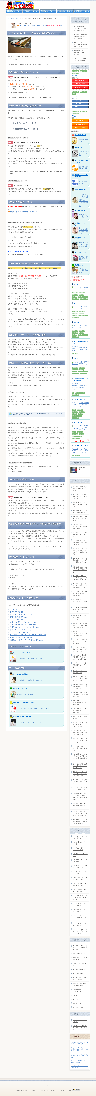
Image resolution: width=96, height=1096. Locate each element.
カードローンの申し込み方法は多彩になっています (80, 665)
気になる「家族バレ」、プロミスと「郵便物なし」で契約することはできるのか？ (79, 1049)
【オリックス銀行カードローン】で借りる (80, 849)
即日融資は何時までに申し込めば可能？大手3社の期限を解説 (80, 694)
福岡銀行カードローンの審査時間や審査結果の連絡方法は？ (80, 805)
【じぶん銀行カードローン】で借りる (80, 924)
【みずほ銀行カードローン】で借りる (80, 872)
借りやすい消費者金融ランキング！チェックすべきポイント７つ (80, 766)
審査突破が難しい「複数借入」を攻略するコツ (80, 511)
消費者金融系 (75, 292)
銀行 (73, 353)
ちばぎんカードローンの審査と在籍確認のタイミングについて (80, 504)
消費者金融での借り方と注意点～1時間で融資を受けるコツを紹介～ (80, 821)
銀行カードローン (78, 1003)
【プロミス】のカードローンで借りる (80, 861)
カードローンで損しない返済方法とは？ (80, 672)
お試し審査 (74, 296)
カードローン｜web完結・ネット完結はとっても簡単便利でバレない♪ (80, 585)
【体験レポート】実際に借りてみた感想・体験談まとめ (80, 1028)
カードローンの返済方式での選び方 (80, 717)
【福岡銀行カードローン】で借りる (79, 910)
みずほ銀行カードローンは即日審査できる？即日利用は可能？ (80, 542)
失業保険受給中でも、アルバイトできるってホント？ (80, 52)
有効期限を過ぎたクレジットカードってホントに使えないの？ (80, 28)
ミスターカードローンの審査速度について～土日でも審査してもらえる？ (80, 560)
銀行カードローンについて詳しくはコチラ (23, 212)
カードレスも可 (75, 336)
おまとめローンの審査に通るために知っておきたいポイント (80, 601)
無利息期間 (81, 294)
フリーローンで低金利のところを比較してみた (80, 788)
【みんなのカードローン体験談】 (80, 1021)
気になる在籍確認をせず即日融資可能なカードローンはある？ (80, 686)
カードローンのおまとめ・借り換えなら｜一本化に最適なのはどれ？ (80, 578)
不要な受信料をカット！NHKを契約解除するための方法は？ (80, 44)
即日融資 (75, 995)
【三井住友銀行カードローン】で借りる (80, 890)
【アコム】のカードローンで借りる (80, 843)
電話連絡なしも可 (84, 298)
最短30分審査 (75, 294)
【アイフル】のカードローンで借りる (80, 837)
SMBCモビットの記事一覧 (80, 964)
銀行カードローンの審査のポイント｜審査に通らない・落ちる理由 (80, 625)
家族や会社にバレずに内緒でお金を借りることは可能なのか (80, 702)
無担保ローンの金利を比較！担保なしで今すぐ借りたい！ (80, 617)
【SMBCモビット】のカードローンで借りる (80, 878)
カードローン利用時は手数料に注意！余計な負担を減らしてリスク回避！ (79, 1055)
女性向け (74, 409)
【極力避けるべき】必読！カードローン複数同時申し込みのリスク (80, 526)
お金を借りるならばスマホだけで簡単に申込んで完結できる (80, 710)
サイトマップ (48, 1085)
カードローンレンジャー (13, 18)
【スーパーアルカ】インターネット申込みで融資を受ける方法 (80, 931)
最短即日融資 (82, 292)
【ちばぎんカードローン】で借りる (79, 904)
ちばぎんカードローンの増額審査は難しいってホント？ (80, 534)
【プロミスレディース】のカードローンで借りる (80, 867)
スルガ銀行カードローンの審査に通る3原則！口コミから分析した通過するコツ (80, 757)
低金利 (76, 353)
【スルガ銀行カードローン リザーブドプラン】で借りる (80, 897)
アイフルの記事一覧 (79, 969)
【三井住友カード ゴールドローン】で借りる (80, 884)
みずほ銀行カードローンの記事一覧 (80, 958)
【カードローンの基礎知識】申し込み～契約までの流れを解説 (80, 593)
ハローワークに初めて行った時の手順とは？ (80, 59)
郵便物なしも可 (75, 298)
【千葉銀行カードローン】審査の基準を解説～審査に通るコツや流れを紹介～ (80, 796)
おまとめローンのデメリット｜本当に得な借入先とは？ (80, 748)
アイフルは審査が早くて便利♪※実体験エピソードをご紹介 (80, 488)
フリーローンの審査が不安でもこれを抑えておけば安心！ (80, 609)
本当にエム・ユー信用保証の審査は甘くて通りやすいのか (80, 496)
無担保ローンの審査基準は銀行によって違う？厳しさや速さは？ (80, 633)
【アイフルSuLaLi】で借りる (80, 855)
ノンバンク (76, 999)
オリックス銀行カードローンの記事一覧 (80, 978)
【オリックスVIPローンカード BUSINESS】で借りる (80, 917)
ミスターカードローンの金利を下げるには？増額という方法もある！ (80, 774)
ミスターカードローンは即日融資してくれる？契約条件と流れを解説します (80, 569)
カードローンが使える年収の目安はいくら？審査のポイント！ (80, 782)
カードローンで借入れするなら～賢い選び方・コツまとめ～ (80, 948)
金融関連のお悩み (78, 1007)
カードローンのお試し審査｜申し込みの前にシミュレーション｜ (80, 724)
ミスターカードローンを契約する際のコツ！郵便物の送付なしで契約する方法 (80, 551)
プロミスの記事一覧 (79, 953)
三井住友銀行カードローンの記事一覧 (80, 990)
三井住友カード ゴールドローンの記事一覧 (80, 984)
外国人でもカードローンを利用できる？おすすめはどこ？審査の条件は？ (80, 732)
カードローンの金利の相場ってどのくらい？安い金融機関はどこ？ (80, 641)
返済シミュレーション (83, 296)
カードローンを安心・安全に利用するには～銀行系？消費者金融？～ (80, 649)
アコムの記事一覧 (78, 973)
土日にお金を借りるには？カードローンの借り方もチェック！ (80, 679)
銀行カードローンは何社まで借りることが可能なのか (80, 518)
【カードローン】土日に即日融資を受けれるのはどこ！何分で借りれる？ (80, 657)
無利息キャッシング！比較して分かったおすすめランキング (80, 740)
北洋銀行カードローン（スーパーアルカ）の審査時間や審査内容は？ (80, 813)
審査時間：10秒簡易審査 (77, 370)
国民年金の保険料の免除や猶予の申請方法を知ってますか (80, 36)
